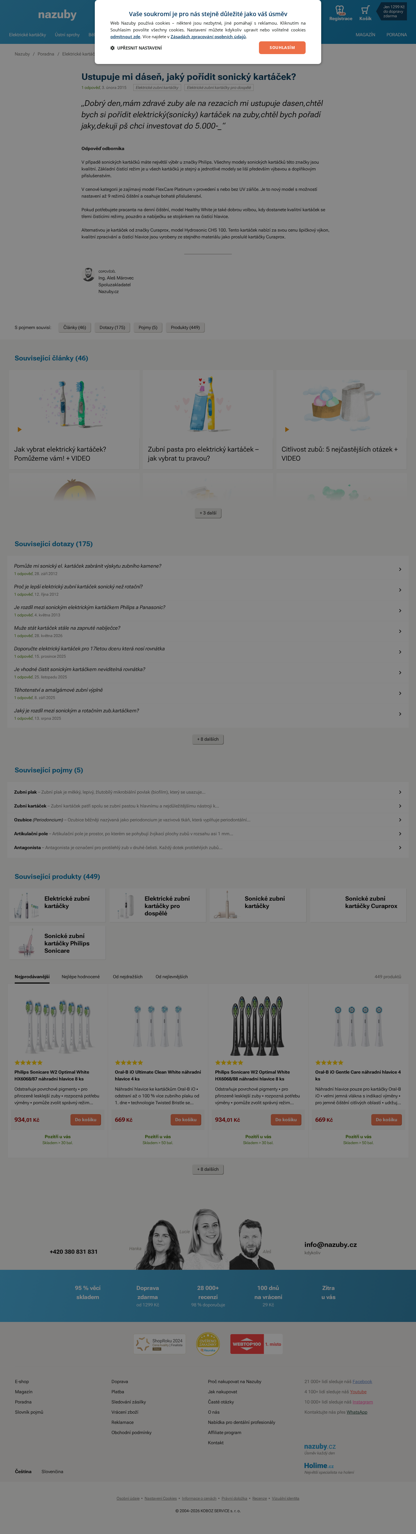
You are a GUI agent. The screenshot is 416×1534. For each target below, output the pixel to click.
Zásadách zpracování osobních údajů (208, 36)
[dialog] (208, 32)
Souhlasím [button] (282, 47)
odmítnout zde (125, 36)
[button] (136, 48)
